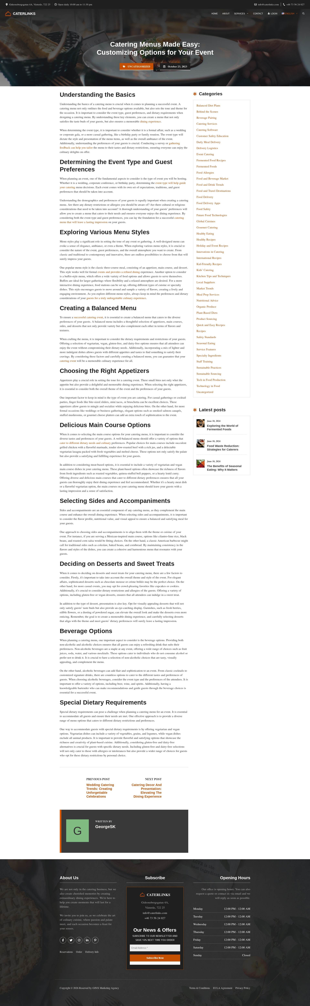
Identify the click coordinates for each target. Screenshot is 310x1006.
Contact (258, 13)
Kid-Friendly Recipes (209, 264)
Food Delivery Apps (208, 203)
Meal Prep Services (207, 294)
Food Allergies (205, 172)
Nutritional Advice (207, 300)
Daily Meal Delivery (208, 142)
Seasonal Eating (205, 343)
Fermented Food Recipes (211, 160)
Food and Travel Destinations (213, 191)
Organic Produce (206, 306)
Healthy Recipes (206, 239)
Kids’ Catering (205, 270)
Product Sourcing (206, 319)
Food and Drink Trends (210, 184)
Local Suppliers (205, 282)
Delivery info (92, 951)
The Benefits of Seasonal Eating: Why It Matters (224, 468)
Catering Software (207, 130)
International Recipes (208, 258)
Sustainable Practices (208, 367)
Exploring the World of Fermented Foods (222, 427)
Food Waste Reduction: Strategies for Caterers (223, 447)
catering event (68, 361)
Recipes (201, 331)
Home (215, 13)
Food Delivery (204, 197)
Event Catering (205, 154)
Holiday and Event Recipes (212, 245)
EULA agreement (222, 988)
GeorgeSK (105, 826)
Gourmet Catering (207, 227)
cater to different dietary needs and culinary (85, 443)
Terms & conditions (199, 988)
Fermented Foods (206, 166)
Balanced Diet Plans (208, 105)
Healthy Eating (205, 233)
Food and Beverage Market (212, 178)
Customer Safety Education (212, 136)
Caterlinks (24, 14)
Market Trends (205, 288)
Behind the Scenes (207, 111)
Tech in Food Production (210, 380)
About (226, 13)
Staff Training (204, 361)
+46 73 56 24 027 (295, 4)
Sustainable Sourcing (208, 373)
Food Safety (203, 209)
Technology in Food (208, 386)
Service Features (206, 349)
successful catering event (88, 317)
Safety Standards (206, 337)
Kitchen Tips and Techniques (213, 276)
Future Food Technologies (211, 215)
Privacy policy (242, 988)
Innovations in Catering (210, 252)
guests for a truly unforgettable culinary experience (116, 298)
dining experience (150, 121)
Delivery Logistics (207, 148)
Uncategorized (139, 66)
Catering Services (206, 123)
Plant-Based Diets (206, 313)
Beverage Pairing (206, 118)
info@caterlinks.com (268, 4)
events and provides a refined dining (119, 272)
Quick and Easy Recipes (210, 325)
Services (239, 13)
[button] (303, 14)
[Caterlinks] (8, 14)
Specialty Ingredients (208, 355)
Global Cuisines (205, 221)
